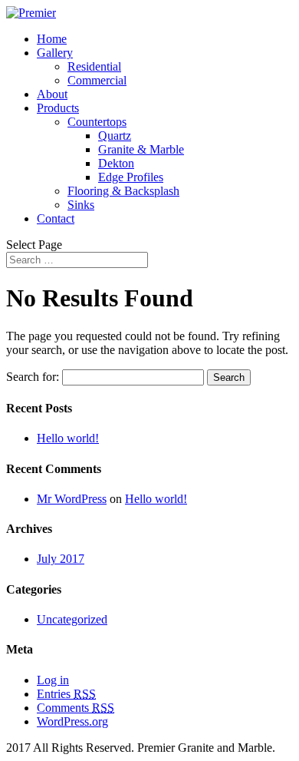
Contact (55, 218)
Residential (94, 66)
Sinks (80, 204)
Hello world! (68, 438)
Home (52, 38)
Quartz (114, 135)
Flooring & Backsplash (123, 190)
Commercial (97, 80)
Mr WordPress (72, 498)
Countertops (97, 121)
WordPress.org (72, 721)
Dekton (116, 163)
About (52, 94)
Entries (66, 693)
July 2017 (60, 558)
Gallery (55, 52)
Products (58, 107)
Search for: (32, 376)
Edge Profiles (130, 177)
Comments (75, 707)
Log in (53, 680)
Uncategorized (72, 619)
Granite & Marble (141, 149)
